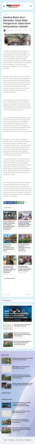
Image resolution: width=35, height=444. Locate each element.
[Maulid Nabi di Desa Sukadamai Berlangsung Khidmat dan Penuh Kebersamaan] (25, 238)
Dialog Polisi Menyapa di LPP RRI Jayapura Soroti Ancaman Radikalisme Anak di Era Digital (21, 404)
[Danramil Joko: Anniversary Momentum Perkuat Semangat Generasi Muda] (8, 335)
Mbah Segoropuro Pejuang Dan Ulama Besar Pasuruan (22, 325)
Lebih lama (28, 294)
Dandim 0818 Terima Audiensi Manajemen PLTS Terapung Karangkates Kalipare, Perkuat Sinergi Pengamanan (9, 225)
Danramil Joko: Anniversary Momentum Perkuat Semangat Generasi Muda (8, 247)
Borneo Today (19, 440)
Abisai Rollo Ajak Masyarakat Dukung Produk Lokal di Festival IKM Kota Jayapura (24, 268)
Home (5, 440)
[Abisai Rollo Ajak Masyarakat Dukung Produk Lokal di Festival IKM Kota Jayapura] (25, 260)
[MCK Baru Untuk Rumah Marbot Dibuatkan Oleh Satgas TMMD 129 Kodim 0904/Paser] (6, 377)
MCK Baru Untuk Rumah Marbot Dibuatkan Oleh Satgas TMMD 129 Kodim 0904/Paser (21, 376)
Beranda (5, 14)
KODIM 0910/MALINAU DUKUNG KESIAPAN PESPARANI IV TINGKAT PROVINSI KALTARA (24, 224)
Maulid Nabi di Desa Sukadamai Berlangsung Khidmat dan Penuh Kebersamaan (24, 247)
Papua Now (28, 440)
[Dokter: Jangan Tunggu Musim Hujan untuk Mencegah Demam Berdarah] (6, 386)
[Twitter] (16, 202)
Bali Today (11, 440)
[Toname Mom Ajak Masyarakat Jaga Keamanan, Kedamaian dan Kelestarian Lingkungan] (10, 260)
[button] (4, 6)
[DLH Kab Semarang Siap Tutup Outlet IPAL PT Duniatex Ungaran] (6, 361)
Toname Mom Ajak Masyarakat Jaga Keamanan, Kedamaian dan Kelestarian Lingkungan (9, 269)
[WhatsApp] (18, 202)
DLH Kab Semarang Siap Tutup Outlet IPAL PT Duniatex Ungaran (22, 359)
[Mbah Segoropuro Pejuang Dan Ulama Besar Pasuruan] (8, 327)
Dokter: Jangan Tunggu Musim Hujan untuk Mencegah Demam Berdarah (22, 384)
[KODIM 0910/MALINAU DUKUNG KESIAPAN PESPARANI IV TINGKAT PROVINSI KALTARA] (25, 215)
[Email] (22, 202)
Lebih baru (7, 294)
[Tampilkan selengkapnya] (26, 202)
